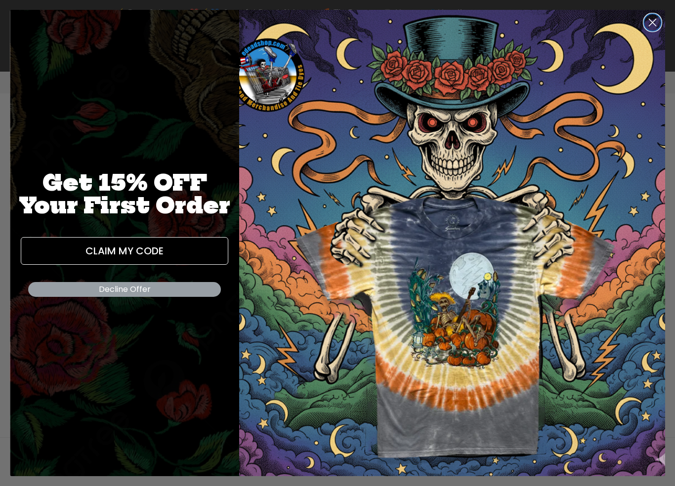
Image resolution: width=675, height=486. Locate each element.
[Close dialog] (652, 22)
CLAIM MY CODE (124, 251)
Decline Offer (125, 289)
